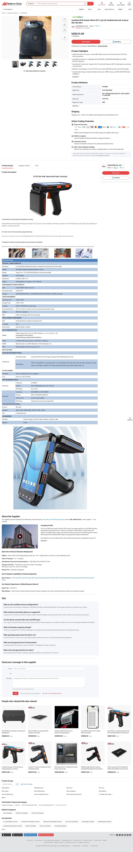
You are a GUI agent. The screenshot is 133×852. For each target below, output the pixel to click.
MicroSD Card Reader (38, 813)
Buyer (89, 9)
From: (10, 669)
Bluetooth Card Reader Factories (52, 821)
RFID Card (15, 578)
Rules (130, 9)
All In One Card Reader (72, 821)
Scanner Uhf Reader (45, 826)
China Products (39, 840)
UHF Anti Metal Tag (7, 794)
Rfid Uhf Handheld (31, 826)
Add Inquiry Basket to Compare (35, 71)
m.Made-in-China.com (70, 842)
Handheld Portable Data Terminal (12, 826)
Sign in (129, 5)
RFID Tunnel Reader (61, 578)
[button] (85, 3)
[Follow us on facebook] (117, 835)
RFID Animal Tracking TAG (73, 794)
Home (3, 13)
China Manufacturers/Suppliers (52, 840)
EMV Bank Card (38, 788)
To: (11, 673)
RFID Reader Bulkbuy (60, 826)
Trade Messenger (30, 835)
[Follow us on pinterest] (128, 835)
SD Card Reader (7, 813)
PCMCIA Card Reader (22, 813)
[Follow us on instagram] (122, 835)
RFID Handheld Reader (74, 578)
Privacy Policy (94, 845)
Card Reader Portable (88, 821)
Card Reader (23, 13)
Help (99, 9)
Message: (9, 678)
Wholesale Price (77, 840)
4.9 (110, 168)
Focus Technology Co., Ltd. (54, 845)
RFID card (69, 788)
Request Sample (102, 46)
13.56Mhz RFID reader (105, 794)
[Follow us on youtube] (125, 835)
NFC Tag (101, 788)
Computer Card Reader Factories (30, 821)
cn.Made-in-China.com (83, 842)
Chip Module (5, 788)
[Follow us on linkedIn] (130, 835)
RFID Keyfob (102, 791)
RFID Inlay (35, 578)
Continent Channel (87, 840)
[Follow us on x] (120, 835)
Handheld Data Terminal (104, 821)
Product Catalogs (27, 784)
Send (15, 693)
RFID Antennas (86, 578)
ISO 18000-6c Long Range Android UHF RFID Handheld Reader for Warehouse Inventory (118, 732)
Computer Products (12, 13)
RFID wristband (70, 791)
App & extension (109, 9)
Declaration (85, 845)
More (3, 829)
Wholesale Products (66, 840)
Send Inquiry (86, 42)
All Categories (8, 9)
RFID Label (28, 578)
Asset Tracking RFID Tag (41, 794)
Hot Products (30, 840)
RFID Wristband (42, 578)
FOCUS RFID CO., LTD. (82, 26)
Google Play (17, 835)
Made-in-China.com (59, 842)
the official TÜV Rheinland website (54, 519)
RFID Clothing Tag (39, 791)
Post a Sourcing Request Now (52, 693)
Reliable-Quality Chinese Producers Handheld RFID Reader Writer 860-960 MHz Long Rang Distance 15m (91, 769)
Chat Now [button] (118, 42)
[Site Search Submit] (90, 4)
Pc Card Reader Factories (10, 821)
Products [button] (31, 4)
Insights (105, 840)
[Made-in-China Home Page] (12, 4)
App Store (6, 835)
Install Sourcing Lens (47, 835)
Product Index (97, 840)
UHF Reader (51, 578)
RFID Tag (21, 578)
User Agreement (76, 845)
